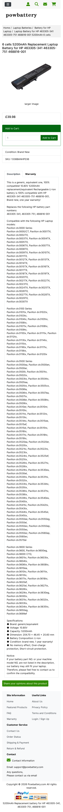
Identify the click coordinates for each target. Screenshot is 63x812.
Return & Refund (16, 748)
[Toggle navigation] (8, 4)
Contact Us (13, 730)
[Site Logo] (31, 15)
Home (6, 27)
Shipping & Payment (18, 742)
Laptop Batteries (22, 27)
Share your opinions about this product (25, 683)
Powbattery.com (37, 784)
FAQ (9, 713)
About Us (37, 701)
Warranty (12, 718)
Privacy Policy (40, 707)
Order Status (14, 736)
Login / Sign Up (40, 718)
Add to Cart (49, 137)
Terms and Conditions (44, 713)
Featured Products (17, 707)
